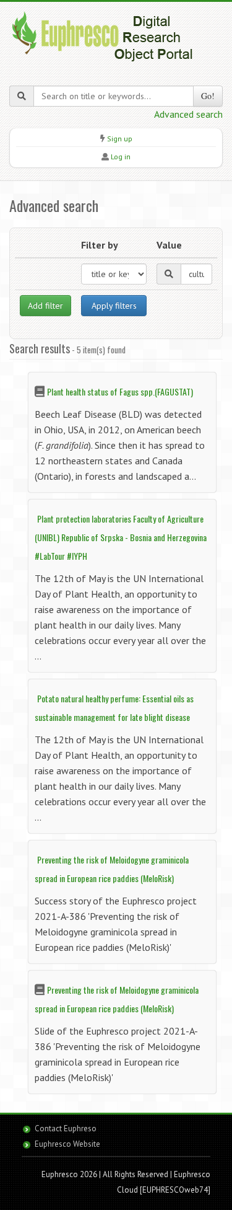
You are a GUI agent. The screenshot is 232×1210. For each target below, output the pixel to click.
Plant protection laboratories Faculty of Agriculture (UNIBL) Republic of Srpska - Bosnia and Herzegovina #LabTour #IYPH (121, 537)
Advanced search (188, 114)
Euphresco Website (67, 1144)
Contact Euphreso (66, 1128)
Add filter (45, 305)
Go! (208, 96)
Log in (121, 156)
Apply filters (114, 305)
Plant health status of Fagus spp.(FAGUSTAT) (120, 391)
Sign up (119, 138)
